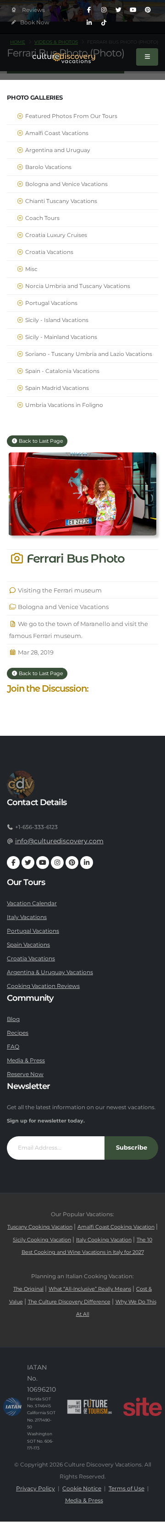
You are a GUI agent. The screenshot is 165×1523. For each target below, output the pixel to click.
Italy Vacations (27, 917)
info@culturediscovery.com (59, 841)
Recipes (17, 1033)
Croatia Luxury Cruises (55, 235)
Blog (13, 1019)
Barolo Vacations (48, 167)
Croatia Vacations (48, 252)
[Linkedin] (88, 23)
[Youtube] (132, 10)
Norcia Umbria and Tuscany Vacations (77, 286)
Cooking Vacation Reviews (43, 986)
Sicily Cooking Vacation (42, 1240)
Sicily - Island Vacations (56, 320)
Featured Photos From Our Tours (70, 116)
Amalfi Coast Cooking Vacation (115, 1227)
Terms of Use (126, 1488)
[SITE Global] (142, 1407)
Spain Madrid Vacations (56, 388)
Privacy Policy (35, 1488)
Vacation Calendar (32, 903)
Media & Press (26, 1060)
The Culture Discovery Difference (69, 1302)
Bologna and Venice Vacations (66, 184)
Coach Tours (42, 218)
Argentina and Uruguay (57, 150)
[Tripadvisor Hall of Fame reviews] (28, 10)
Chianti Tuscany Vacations (60, 201)
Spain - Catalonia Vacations (61, 371)
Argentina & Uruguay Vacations (50, 972)
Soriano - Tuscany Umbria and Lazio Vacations (88, 354)
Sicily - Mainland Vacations (60, 337)
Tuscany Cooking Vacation (39, 1227)
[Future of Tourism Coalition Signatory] (89, 1407)
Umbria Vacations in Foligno (63, 405)
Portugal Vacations (50, 303)
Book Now (34, 22)
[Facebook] (88, 10)
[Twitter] (118, 10)
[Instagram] (103, 10)
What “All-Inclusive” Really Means (90, 1289)
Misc (31, 269)
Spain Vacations (28, 945)
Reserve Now (25, 1074)
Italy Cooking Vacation (104, 1240)
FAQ (13, 1047)
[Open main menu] (147, 57)
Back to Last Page (40, 441)
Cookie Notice (81, 1488)
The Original (28, 1289)
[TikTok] (103, 23)
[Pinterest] (147, 10)
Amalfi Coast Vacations (56, 133)
